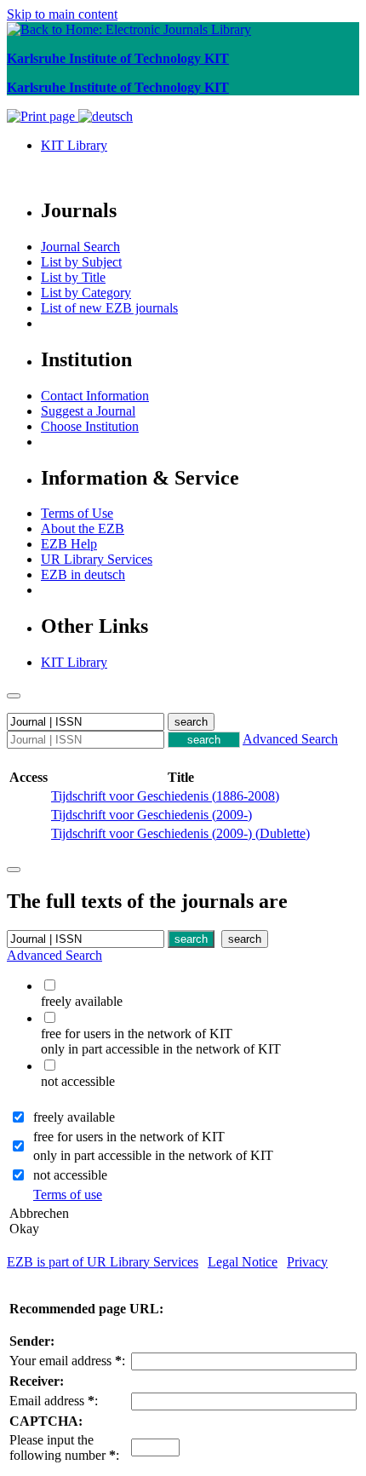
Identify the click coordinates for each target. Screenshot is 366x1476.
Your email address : (67, 1360)
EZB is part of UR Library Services (102, 1262)
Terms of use (67, 1194)
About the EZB (82, 528)
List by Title (73, 277)
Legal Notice (242, 1262)
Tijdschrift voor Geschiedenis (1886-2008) (165, 796)
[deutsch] (105, 116)
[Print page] (42, 116)
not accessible (70, 1175)
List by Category (86, 292)
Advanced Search (290, 739)
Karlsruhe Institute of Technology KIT (118, 58)
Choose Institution (90, 426)
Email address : (53, 1400)
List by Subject (81, 262)
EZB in (83, 574)
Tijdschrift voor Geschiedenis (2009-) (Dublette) (180, 833)
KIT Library (74, 145)
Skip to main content (62, 14)
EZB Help (69, 544)
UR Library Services (96, 559)
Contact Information (95, 395)
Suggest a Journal (88, 411)
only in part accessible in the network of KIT (153, 1155)
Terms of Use (77, 513)
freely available (74, 1117)
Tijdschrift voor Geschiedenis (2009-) (151, 814)
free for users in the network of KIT (129, 1136)
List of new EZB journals (109, 308)
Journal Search (80, 246)
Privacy (307, 1262)
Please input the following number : (64, 1447)
